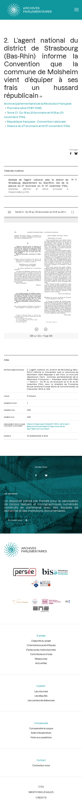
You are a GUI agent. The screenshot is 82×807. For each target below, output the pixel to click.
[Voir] (41, 95)
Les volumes (41, 691)
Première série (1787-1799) (24, 107)
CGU (41, 786)
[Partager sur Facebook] (70, 153)
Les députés (41, 695)
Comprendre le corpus (41, 728)
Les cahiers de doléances (41, 700)
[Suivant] (45, 329)
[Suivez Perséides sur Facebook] (36, 475)
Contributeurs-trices (41, 654)
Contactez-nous (41, 765)
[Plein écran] (72, 212)
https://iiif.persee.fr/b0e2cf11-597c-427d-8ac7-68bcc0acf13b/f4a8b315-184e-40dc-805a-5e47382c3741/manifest (48, 426)
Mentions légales (41, 792)
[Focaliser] (76, 179)
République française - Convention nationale (36, 121)
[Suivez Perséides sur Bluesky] (46, 475)
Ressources (41, 658)
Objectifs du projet (41, 640)
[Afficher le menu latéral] (9, 212)
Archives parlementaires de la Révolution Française (38, 103)
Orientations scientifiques (41, 645)
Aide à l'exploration (41, 732)
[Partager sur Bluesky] (76, 153)
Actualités (41, 663)
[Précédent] (36, 329)
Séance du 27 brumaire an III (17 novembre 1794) (38, 125)
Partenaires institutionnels (41, 649)
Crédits (41, 797)
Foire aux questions (41, 737)
